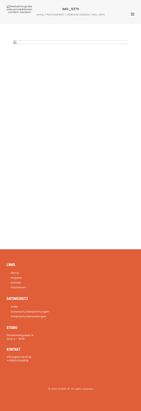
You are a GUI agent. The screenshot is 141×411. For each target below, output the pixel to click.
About (15, 273)
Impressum (18, 287)
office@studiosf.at (19, 357)
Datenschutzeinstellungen (28, 316)
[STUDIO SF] (19, 14)
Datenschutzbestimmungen (30, 311)
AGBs (14, 307)
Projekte (16, 278)
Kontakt (16, 282)
